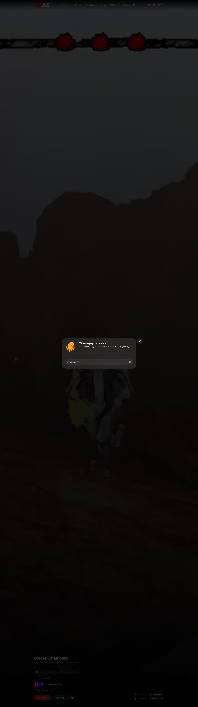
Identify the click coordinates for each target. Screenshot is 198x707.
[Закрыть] (140, 341)
